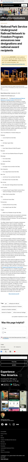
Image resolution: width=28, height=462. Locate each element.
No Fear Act (3, 443)
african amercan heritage (19, 312)
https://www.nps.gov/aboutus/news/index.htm (13, 64)
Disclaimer (3, 445)
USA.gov (3, 450)
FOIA (2, 435)
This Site (14, 361)
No (5, 332)
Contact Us (18, 346)
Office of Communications (13, 18)
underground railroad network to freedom (12, 306)
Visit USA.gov (4, 459)
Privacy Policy (4, 433)
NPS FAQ (3, 441)
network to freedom (6, 312)
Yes (5, 328)
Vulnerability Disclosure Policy (7, 448)
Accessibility (3, 431)
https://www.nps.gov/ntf (14, 293)
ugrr (6, 303)
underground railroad (14, 303)
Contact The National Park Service (8, 439)
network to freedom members (9, 309)
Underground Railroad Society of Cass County (12, 267)
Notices (2, 437)
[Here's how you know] (14, 1)
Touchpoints (6, 338)
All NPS (14, 365)
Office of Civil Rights (5, 452)
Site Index (3, 346)
